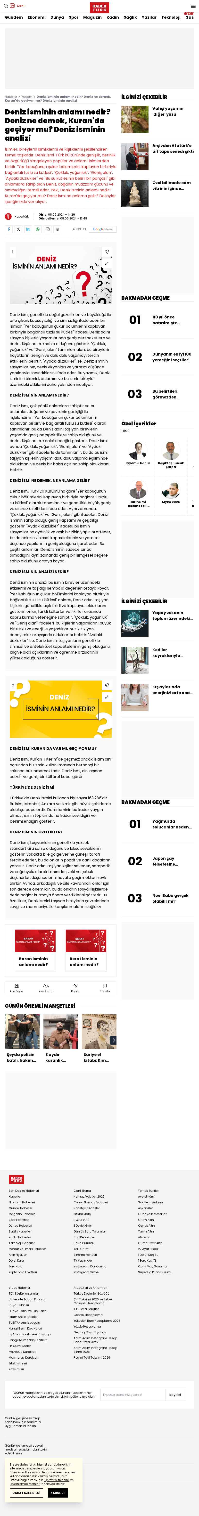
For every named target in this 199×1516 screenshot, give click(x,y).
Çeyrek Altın (146, 1226)
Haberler (11, 97)
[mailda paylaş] (47, 229)
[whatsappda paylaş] (38, 229)
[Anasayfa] (16, 1179)
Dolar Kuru (16, 1260)
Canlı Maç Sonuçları (153, 1266)
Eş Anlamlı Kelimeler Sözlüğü (30, 1334)
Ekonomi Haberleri (22, 1202)
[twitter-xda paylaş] (18, 229)
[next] (114, 1040)
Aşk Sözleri (145, 1208)
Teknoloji (171, 17)
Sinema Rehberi (85, 1255)
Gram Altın (146, 1220)
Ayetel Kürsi (146, 1196)
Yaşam (26, 97)
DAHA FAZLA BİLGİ (26, 1493)
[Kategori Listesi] (193, 6)
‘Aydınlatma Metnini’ (25, 1484)
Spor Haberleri (19, 1220)
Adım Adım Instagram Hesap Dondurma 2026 (95, 1340)
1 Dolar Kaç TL (148, 1255)
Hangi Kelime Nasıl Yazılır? (28, 1340)
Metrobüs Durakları (22, 1352)
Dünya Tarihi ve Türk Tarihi (28, 1311)
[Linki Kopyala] (57, 229)
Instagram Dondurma (90, 1266)
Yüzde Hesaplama (87, 1326)
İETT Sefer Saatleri (86, 1309)
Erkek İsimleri (18, 1363)
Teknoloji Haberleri (22, 1243)
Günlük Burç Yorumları (90, 1231)
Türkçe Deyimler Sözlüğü (91, 1293)
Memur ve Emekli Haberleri (28, 1249)
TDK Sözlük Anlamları (24, 1293)
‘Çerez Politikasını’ (56, 1480)
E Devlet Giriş (83, 1226)
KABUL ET (57, 1493)
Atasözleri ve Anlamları (90, 1288)
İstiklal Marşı (82, 1214)
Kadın (113, 17)
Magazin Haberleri (22, 1214)
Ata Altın (144, 1237)
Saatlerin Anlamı (150, 1202)
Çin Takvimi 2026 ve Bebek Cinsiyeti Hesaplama (93, 1301)
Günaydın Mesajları (152, 1214)
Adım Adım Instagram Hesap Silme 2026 (95, 1350)
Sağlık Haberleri (20, 1231)
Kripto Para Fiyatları (23, 1272)
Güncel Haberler (20, 1208)
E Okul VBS (81, 1220)
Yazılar (149, 17)
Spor (73, 17)
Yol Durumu (82, 1249)
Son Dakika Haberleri (24, 1191)
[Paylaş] (107, 252)
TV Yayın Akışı (83, 1260)
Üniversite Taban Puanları (27, 1299)
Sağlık (130, 17)
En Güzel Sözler (20, 1346)
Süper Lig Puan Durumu (155, 1272)
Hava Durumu (84, 1243)
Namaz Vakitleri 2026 (89, 1196)
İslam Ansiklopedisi (23, 1317)
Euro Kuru (15, 1266)
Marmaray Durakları (23, 1357)
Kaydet (175, 1394)
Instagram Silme (86, 1272)
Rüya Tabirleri (19, 1305)
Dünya (57, 17)
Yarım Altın (146, 1231)
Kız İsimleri (16, 1369)
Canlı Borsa (82, 1191)
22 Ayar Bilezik (148, 1249)
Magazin (92, 17)
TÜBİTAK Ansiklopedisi (25, 1323)
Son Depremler (84, 1237)
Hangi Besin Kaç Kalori (25, 1328)
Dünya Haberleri (20, 1226)
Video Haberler (19, 1288)
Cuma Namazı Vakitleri (91, 1202)
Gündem (14, 17)
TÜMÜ (125, 431)
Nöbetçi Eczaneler (87, 1208)
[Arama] (6, 6)
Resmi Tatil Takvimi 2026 (92, 1357)
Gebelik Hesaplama (88, 1315)
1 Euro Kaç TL (147, 1260)
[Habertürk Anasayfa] (99, 7)
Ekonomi (37, 17)
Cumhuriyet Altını (150, 1243)
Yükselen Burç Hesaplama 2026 (97, 1321)
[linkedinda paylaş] (28, 229)
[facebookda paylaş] (9, 229)
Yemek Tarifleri (148, 1191)
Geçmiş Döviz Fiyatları (90, 1332)
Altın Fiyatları (18, 1255)
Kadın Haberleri (20, 1237)
